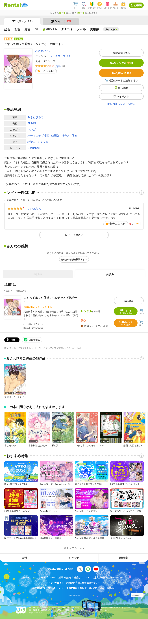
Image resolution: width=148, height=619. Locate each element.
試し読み (129, 300)
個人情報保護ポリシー (89, 582)
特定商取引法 (38, 588)
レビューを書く (48, 71)
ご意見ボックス (99, 577)
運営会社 (111, 588)
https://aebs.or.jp (35, 612)
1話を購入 (121, 73)
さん (34, 208)
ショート (62, 21)
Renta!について (30, 577)
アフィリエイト (56, 582)
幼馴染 (55, 135)
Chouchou (33, 148)
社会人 (66, 135)
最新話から (21, 291)
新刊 (24, 557)
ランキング (73, 557)
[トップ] (12, 5)
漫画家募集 (71, 588)
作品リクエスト (81, 577)
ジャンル (110, 29)
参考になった (117, 224)
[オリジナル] (50, 29)
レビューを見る (72, 235)
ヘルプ (44, 577)
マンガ (31, 129)
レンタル (43, 141)
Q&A (53, 577)
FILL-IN (31, 123)
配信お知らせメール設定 (121, 104)
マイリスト (123, 96)
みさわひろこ (43, 50)
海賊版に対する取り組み (92, 588)
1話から (8, 291)
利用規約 (70, 582)
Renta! (7, 347)
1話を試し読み (121, 53)
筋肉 (74, 135)
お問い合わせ (64, 577)
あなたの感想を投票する (73, 259)
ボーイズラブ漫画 (60, 56)
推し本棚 (123, 88)
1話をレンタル (121, 63)
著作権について (56, 588)
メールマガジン (117, 577)
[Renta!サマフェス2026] (24, 5)
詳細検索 (123, 557)
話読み (31, 141)
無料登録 (138, 5)
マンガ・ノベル (22, 21)
